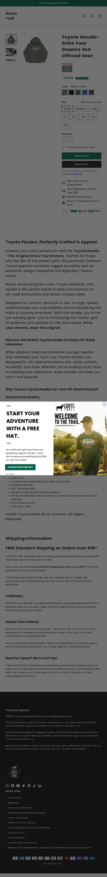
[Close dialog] (104, 404)
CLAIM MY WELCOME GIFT (20, 467)
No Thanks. (10, 474)
